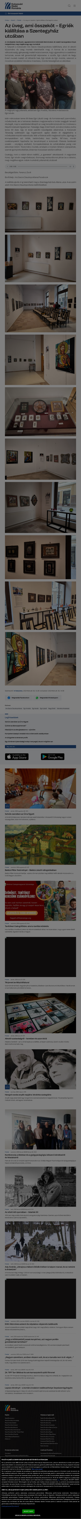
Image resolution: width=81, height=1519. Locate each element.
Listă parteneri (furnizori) (10, 1506)
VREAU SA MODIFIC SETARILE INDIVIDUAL (27, 1515)
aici (59, 1479)
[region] (40, 1488)
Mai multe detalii (37, 1469)
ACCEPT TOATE (28, 1511)
